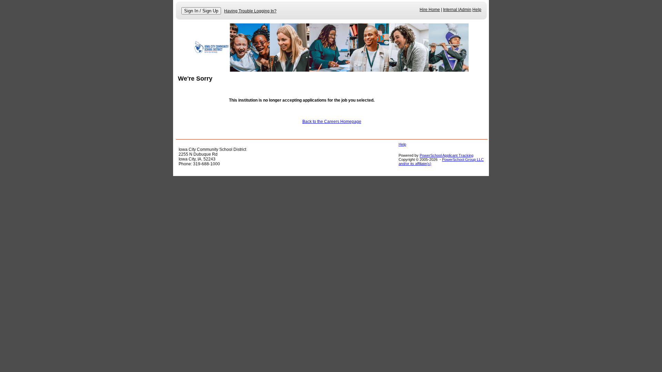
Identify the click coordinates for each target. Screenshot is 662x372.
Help (476, 9)
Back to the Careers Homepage (331, 121)
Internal (450, 9)
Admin (465, 9)
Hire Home (430, 9)
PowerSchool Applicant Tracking (446, 155)
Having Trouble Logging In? (250, 11)
